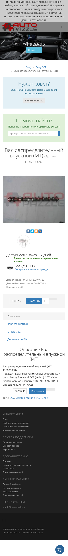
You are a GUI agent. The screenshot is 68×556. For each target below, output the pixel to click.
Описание (13, 316)
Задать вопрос (34, 100)
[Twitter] (32, 231)
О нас (6, 419)
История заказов (12, 487)
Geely (45, 397)
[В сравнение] (55, 299)
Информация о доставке (16, 422)
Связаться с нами (12, 442)
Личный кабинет (12, 484)
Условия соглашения (14, 430)
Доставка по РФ (17, 339)
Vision (19, 397)
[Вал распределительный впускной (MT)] (34, 199)
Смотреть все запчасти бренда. (31, 269)
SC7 (12, 397)
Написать (34, 50)
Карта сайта (9, 449)
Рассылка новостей (13, 495)
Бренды (7, 461)
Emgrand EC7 (32, 397)
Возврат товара (11, 445)
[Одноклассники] (36, 231)
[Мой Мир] (40, 231)
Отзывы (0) (14, 331)
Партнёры (8, 468)
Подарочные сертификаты (17, 464)
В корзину (34, 301)
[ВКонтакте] (28, 231)
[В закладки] (51, 299)
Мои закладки (10, 491)
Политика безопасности (16, 426)
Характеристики (17, 324)
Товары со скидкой (13, 472)
